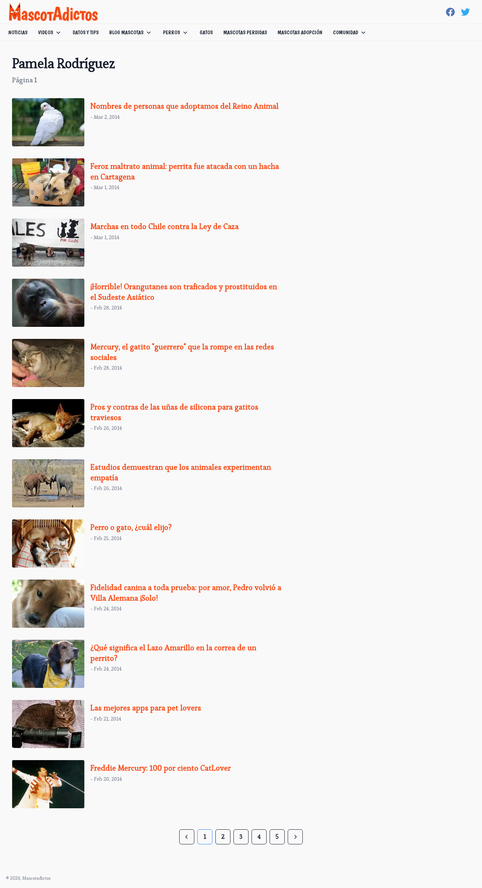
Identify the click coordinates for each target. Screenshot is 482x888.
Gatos (206, 32)
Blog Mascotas (126, 32)
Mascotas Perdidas (245, 32)
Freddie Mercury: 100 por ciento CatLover (160, 768)
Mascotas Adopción (300, 32)
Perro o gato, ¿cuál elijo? (131, 527)
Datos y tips (86, 32)
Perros (171, 32)
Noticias (17, 32)
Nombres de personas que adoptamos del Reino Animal (184, 106)
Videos (45, 32)
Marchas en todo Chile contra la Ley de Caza (164, 226)
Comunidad (345, 32)
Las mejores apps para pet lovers (145, 708)
